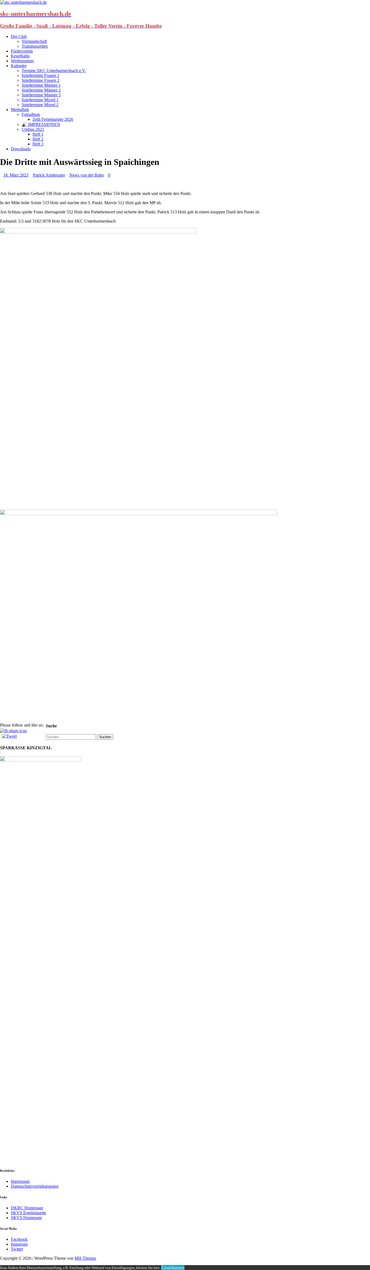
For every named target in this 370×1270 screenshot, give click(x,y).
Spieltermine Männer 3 (41, 95)
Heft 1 (38, 134)
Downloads (21, 148)
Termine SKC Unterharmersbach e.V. (54, 70)
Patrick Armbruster (49, 175)
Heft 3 (38, 144)
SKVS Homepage (26, 1217)
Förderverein (22, 51)
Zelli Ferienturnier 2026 (53, 119)
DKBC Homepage (27, 1208)
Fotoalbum (31, 114)
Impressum (20, 1181)
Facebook (19, 1239)
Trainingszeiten (35, 46)
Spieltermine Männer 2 (41, 90)
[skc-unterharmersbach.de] (23, 2)
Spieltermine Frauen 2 (40, 80)
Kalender (19, 65)
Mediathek (20, 109)
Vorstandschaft (34, 41)
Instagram (19, 1244)
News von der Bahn (86, 175)
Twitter (17, 1249)
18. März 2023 (15, 175)
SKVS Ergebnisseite (28, 1212)
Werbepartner (22, 60)
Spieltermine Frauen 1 (40, 75)
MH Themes (85, 1258)
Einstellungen (172, 1267)
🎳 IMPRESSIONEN (41, 124)
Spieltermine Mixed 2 (40, 104)
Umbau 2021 (33, 129)
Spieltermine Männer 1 (41, 85)
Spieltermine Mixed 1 (40, 99)
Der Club (19, 36)
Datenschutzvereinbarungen (35, 1186)
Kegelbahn (20, 56)
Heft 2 (38, 139)
